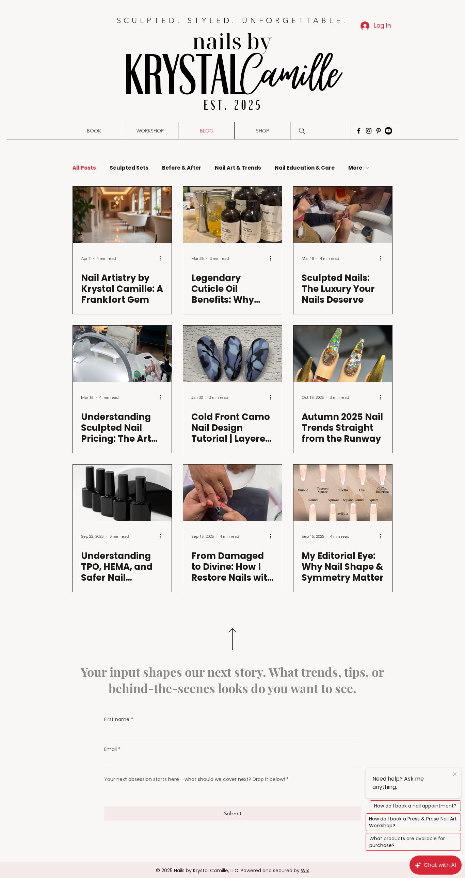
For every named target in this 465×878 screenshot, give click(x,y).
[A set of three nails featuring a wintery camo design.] (232, 354)
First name (118, 719)
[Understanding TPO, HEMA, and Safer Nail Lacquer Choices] (122, 493)
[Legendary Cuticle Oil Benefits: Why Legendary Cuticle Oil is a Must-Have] (232, 215)
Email (112, 749)
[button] (94, 130)
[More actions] (162, 258)
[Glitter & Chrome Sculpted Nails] (342, 354)
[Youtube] (388, 131)
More (355, 168)
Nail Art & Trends (238, 168)
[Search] (302, 131)
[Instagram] (368, 131)
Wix (305, 870)
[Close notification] (455, 774)
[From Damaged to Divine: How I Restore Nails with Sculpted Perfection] (232, 493)
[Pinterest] (378, 131)
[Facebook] (359, 131)
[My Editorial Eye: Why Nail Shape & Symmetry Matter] (342, 493)
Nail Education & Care (305, 168)
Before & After (181, 168)
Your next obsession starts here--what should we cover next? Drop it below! (196, 779)
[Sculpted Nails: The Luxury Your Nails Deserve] (342, 215)
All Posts (84, 168)
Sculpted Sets (129, 168)
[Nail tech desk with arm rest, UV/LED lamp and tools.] (122, 354)
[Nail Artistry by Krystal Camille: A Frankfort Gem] (122, 215)
